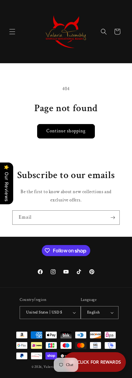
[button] (12, 31)
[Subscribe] (112, 217)
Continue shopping (66, 131)
